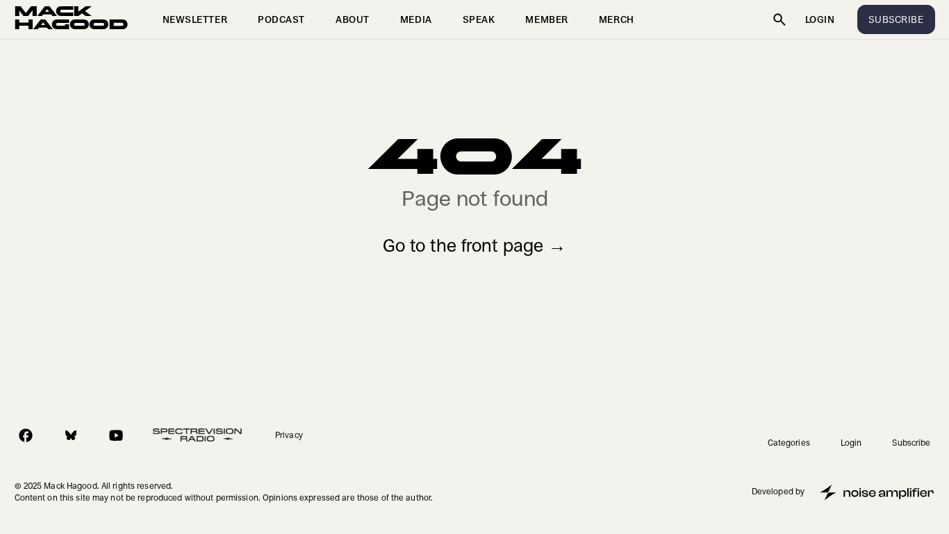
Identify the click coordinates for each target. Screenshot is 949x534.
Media (416, 19)
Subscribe (911, 443)
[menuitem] (195, 19)
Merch (616, 19)
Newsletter (195, 19)
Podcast (281, 19)
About (353, 19)
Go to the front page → (474, 246)
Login (820, 19)
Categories (789, 443)
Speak (479, 19)
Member (546, 19)
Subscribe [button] (895, 19)
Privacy (289, 435)
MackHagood (71, 19)
